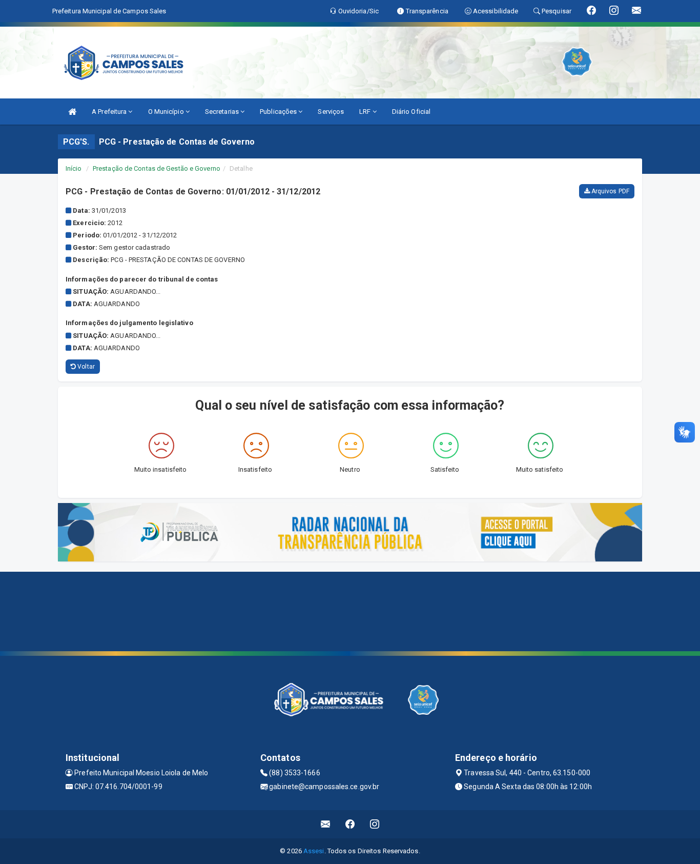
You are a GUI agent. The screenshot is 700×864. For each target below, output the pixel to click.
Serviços (331, 111)
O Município (167, 111)
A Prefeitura (110, 111)
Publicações (279, 111)
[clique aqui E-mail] (326, 824)
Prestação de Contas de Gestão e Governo (156, 168)
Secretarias (222, 111)
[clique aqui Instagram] (375, 824)
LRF (365, 111)
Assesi (313, 851)
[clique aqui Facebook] (350, 824)
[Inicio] (72, 111)
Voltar (85, 366)
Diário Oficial (411, 111)
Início (74, 168)
